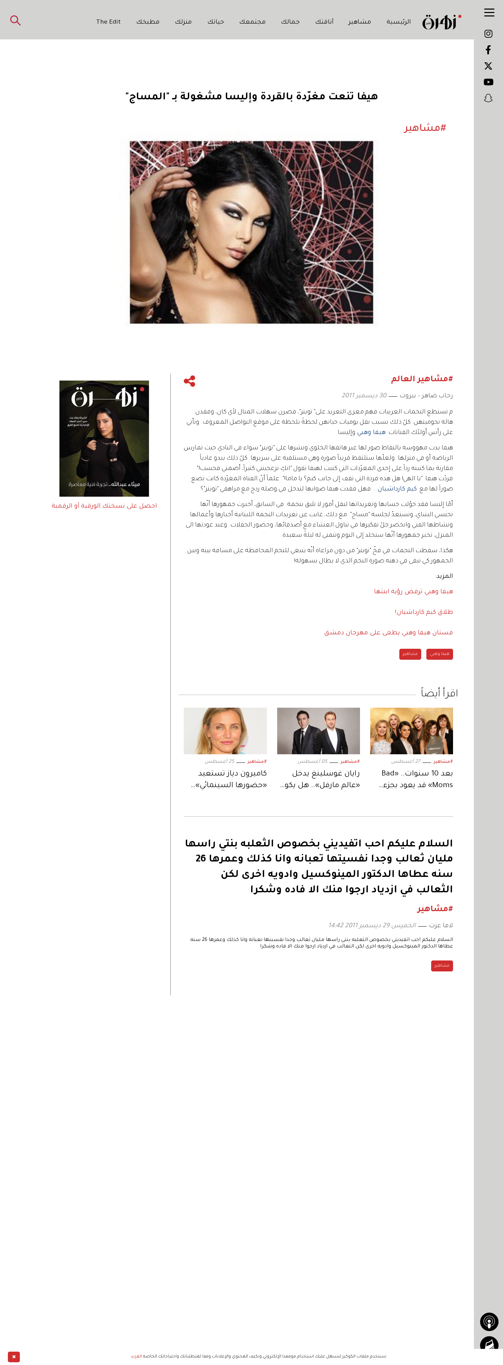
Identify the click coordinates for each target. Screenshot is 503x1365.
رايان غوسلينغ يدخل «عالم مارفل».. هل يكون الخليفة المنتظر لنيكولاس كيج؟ (319, 781)
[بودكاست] (489, 1322)
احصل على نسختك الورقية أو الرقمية (104, 506)
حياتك (215, 22)
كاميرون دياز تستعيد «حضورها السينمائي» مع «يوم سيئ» (231, 781)
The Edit (108, 22)
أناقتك (324, 22)
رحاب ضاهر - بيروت (426, 396)
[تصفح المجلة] (489, 1345)
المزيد (136, 1356)
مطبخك (148, 22)
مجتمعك (252, 22)
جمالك (290, 22)
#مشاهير (443, 762)
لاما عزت (441, 926)
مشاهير (360, 22)
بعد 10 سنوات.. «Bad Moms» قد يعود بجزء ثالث (417, 781)
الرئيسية (399, 22)
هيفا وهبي (440, 654)
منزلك (183, 22)
